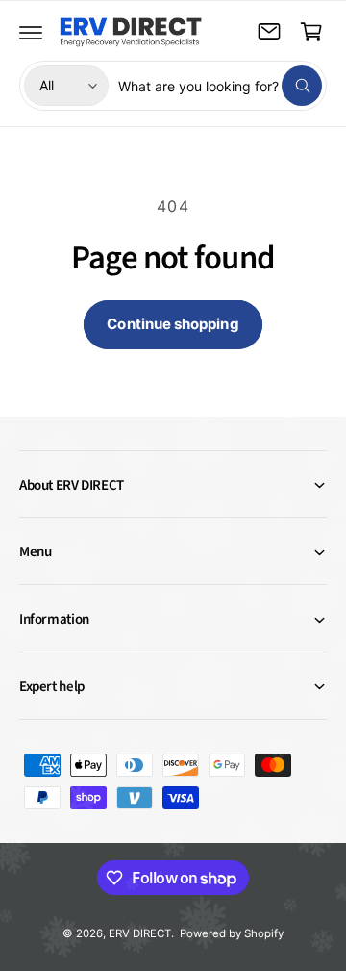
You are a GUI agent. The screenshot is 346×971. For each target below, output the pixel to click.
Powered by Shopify (232, 933)
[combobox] (220, 86)
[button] (31, 32)
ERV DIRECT (140, 933)
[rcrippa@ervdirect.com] (269, 32)
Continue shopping (172, 324)
